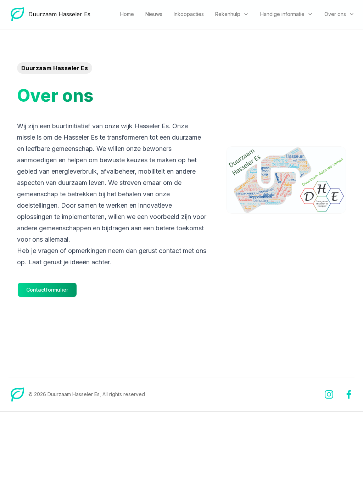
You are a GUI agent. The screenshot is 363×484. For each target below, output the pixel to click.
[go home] (17, 394)
